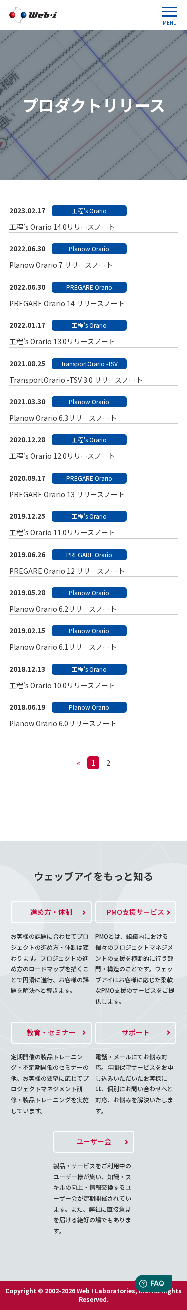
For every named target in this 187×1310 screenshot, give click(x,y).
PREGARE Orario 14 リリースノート (67, 303)
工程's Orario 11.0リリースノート (62, 533)
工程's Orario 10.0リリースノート (62, 685)
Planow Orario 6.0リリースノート (63, 723)
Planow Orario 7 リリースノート (61, 265)
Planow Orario (89, 248)
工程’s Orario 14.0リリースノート (62, 227)
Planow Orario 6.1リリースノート (63, 647)
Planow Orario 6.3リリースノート (63, 418)
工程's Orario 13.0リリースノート (62, 341)
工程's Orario (89, 210)
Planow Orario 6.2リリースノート (63, 609)
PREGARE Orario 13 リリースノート (67, 495)
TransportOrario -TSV (89, 364)
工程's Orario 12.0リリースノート (62, 456)
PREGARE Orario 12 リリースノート (67, 571)
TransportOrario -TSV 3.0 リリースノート (76, 380)
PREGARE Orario (89, 287)
